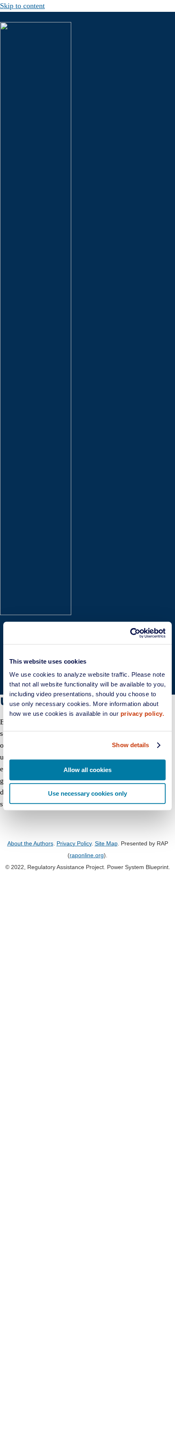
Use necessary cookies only (87, 793)
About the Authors (30, 843)
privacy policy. (142, 713)
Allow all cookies (87, 769)
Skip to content (22, 6)
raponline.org (87, 855)
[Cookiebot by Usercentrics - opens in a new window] (130, 633)
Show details (130, 744)
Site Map (106, 843)
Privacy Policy (74, 843)
